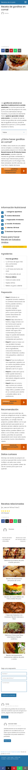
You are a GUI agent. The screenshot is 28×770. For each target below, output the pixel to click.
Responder (5, 717)
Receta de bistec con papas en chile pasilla (7, 539)
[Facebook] (3, 50)
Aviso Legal (10, 757)
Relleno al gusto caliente (14, 286)
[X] (7, 50)
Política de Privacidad (12, 759)
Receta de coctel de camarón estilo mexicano (20, 539)
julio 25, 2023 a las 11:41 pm (14, 725)
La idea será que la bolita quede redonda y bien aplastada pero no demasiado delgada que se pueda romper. (15, 376)
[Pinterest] (11, 50)
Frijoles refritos (10, 283)
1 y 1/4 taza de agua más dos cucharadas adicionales (14, 264)
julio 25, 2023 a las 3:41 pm (12, 706)
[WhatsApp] (15, 50)
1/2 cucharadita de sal (13, 274)
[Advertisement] (14, 30)
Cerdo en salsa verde (13, 280)
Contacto (3, 757)
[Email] (19, 50)
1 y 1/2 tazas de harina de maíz (14, 270)
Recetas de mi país (8, 2)
